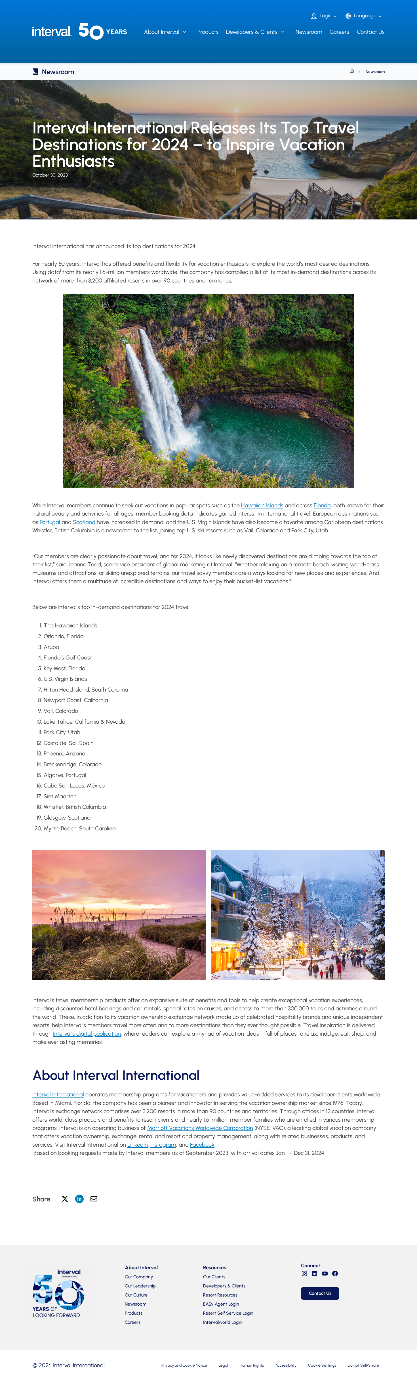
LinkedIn (137, 1144)
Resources (214, 1267)
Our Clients (214, 1276)
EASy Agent (221, 1304)
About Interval (141, 1267)
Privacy (184, 1365)
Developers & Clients (224, 1286)
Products (208, 31)
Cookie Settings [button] (322, 1365)
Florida (322, 505)
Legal (223, 1365)
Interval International (58, 1094)
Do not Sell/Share (363, 1365)
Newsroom (309, 31)
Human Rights (252, 1365)
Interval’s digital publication (87, 1033)
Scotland (85, 522)
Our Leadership (140, 1286)
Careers (339, 31)
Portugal (51, 522)
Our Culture (136, 1295)
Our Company (139, 1276)
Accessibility (285, 1365)
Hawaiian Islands (262, 505)
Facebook (202, 1144)
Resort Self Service (228, 1313)
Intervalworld (222, 1322)
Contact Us (371, 31)
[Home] (352, 71)
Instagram (163, 1144)
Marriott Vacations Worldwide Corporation (200, 1127)
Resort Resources (220, 1295)
